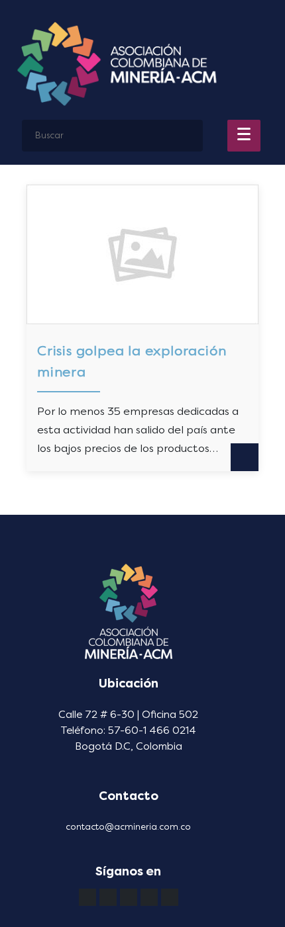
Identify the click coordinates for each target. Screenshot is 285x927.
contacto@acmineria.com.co (128, 827)
